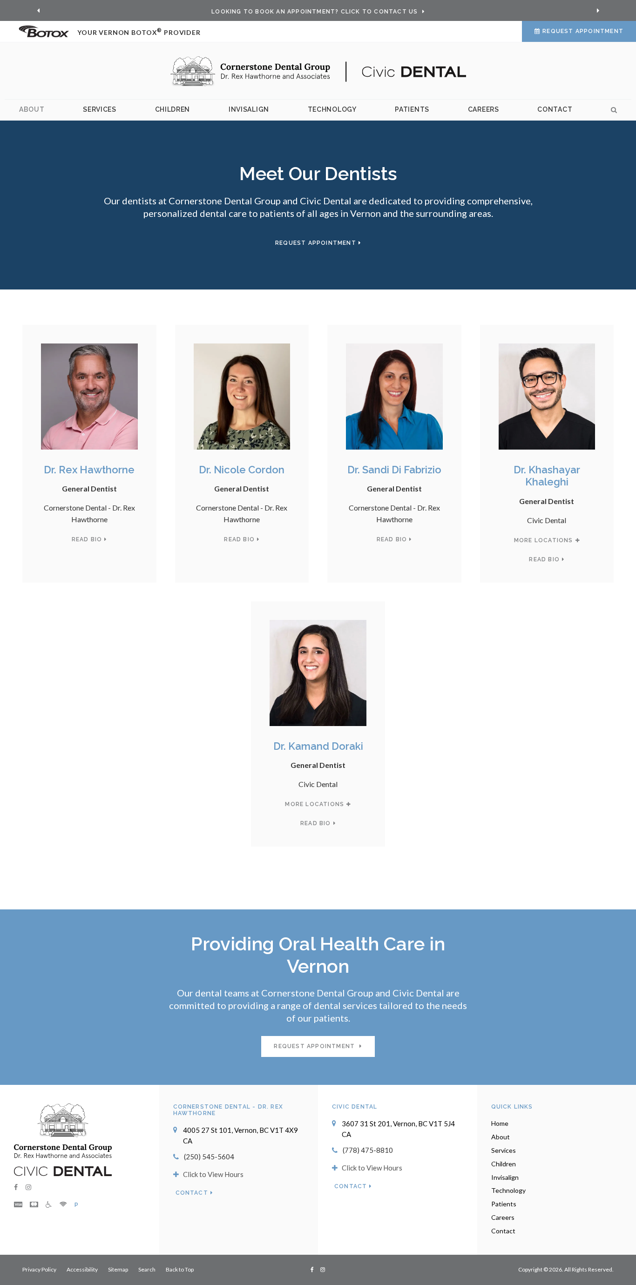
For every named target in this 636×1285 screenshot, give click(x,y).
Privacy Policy (39, 1269)
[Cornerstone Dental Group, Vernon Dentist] (63, 1129)
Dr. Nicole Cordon (241, 470)
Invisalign (249, 109)
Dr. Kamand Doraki (318, 746)
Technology (332, 109)
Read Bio (87, 539)
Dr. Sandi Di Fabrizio (394, 470)
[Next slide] (598, 11)
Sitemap (118, 1269)
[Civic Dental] (63, 1170)
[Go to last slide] (38, 11)
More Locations (543, 540)
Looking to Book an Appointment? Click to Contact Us (315, 11)
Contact (554, 109)
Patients (412, 109)
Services (99, 109)
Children (172, 109)
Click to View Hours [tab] (213, 1174)
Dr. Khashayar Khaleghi (547, 476)
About (32, 109)
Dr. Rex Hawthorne (89, 470)
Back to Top (180, 1269)
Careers (483, 109)
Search (611, 110)
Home (499, 1123)
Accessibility (82, 1269)
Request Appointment (582, 31)
